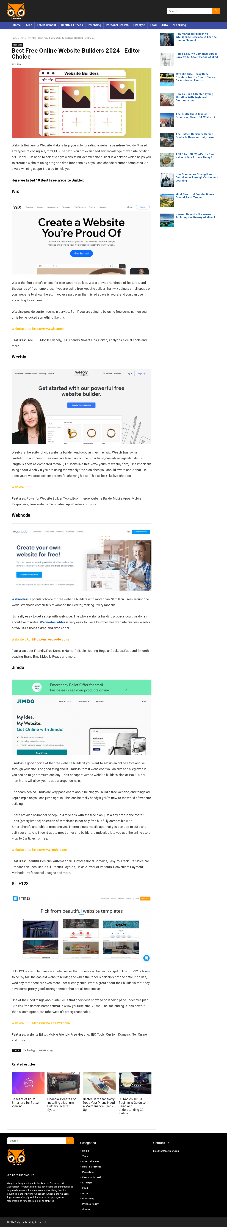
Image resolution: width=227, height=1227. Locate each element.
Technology (29, 1050)
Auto (164, 25)
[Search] (216, 11)
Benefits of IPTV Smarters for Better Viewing (26, 1102)
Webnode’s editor (52, 622)
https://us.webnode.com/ (50, 639)
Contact (87, 1209)
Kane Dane (16, 64)
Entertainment (46, 25)
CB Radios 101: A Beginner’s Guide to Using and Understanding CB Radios (132, 1106)
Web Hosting (45, 1050)
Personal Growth (117, 25)
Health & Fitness (72, 25)
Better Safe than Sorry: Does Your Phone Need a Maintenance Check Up (99, 1104)
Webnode (21, 515)
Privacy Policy (90, 1204)
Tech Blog (31, 38)
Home (17, 25)
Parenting (94, 25)
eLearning (179, 25)
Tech (29, 25)
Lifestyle (139, 25)
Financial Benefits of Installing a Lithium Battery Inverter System (61, 1104)
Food (153, 25)
